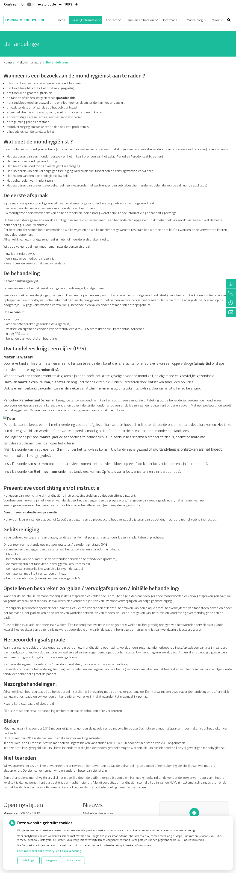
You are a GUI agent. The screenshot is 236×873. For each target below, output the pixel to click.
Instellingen (28, 860)
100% (68, 4)
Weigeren (51, 860)
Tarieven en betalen (140, 19)
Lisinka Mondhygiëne (25, 20)
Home (61, 19)
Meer (215, 19)
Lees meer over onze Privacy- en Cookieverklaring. (49, 851)
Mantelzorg (195, 19)
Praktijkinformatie (84, 19)
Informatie (170, 19)
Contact (111, 19)
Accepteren (74, 860)
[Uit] (30, 4)
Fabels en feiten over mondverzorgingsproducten (104, 815)
